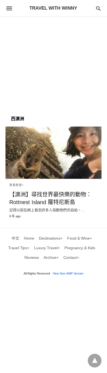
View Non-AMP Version (68, 273)
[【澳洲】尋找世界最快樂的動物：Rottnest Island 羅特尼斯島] (53, 153)
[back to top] (95, 360)
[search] (98, 8)
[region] (53, 64)
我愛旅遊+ (16, 184)
